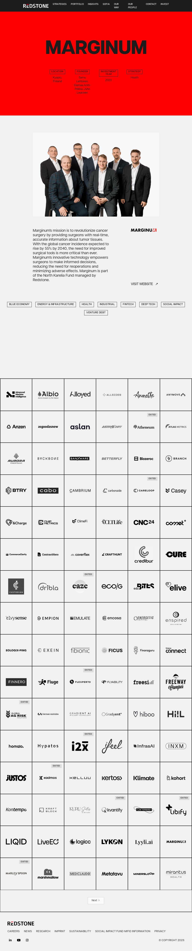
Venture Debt (96, 312)
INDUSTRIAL (107, 304)
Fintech (128, 304)
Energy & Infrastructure (56, 304)
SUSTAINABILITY (80, 931)
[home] (36, 6)
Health (87, 304)
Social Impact (173, 304)
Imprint (60, 931)
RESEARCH (43, 931)
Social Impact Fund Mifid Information (122, 931)
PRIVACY (160, 931)
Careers (14, 931)
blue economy (19, 304)
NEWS (28, 931)
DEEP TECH (148, 304)
